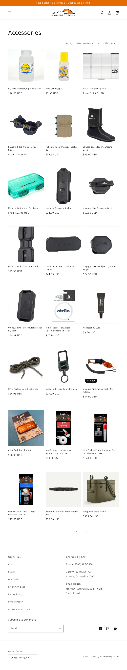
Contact (12, 564)
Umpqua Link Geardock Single (97, 208)
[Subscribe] (60, 628)
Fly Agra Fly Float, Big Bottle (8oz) (25, 88)
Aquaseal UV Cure (91, 327)
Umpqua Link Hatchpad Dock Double (60, 268)
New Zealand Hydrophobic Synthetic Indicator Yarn (58, 452)
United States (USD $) (21, 657)
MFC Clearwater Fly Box (94, 88)
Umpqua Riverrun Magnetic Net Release (98, 390)
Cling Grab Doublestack (19, 450)
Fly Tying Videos (16, 586)
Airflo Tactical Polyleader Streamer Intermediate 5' (58, 329)
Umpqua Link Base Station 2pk (23, 266)
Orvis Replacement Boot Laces (23, 389)
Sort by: (69, 43)
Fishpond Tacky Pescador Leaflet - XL (62, 148)
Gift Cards (13, 579)
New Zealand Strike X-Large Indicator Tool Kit (21, 513)
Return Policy (15, 594)
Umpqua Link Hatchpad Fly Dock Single (99, 268)
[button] (10, 13)
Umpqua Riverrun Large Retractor (62, 389)
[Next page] (85, 531)
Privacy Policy (15, 601)
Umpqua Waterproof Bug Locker (24, 208)
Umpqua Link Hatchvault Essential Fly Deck (25, 329)
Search (12, 571)
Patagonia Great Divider (94, 511)
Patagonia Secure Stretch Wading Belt (62, 513)
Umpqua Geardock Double (58, 208)
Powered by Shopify (111, 657)
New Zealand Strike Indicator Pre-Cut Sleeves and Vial (99, 452)
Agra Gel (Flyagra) (54, 88)
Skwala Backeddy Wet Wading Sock (97, 148)
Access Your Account (19, 609)
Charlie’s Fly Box (96, 657)
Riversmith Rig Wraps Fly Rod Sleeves (22, 148)
